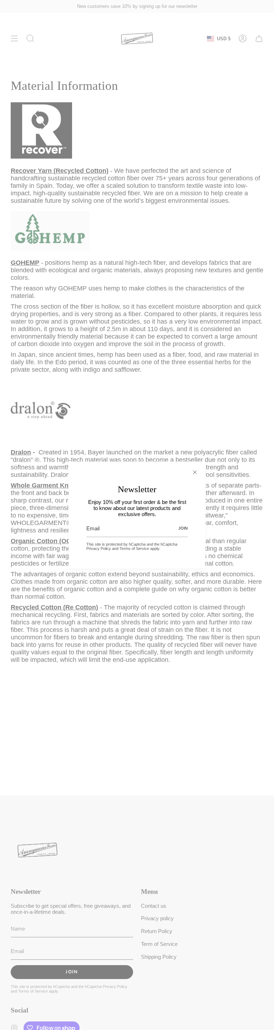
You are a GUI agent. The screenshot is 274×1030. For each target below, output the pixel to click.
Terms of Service (134, 548)
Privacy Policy (98, 548)
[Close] (194, 472)
